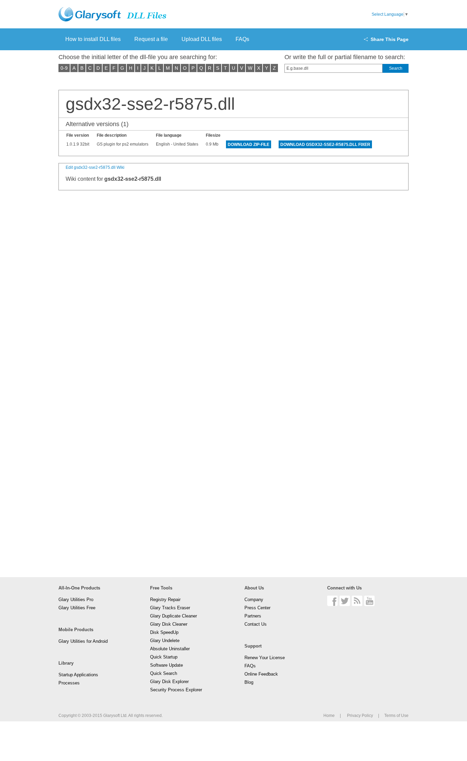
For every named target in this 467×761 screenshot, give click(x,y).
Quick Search (163, 673)
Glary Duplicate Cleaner (173, 616)
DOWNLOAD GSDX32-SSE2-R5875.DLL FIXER (325, 144)
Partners (252, 616)
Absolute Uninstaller (170, 648)
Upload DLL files (202, 39)
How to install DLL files (93, 39)
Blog (248, 682)
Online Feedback (261, 674)
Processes (69, 682)
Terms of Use (396, 715)
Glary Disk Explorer (169, 681)
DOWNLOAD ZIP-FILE (248, 144)
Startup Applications (78, 674)
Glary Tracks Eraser (170, 607)
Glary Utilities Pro (75, 599)
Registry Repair (165, 599)
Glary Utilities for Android (83, 641)
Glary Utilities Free (76, 607)
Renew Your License (264, 657)
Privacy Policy (360, 715)
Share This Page (390, 39)
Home (329, 715)
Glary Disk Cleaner (168, 624)
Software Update (166, 665)
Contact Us (255, 624)
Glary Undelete (164, 640)
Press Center (257, 607)
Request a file (151, 39)
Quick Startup (163, 657)
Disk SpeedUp (164, 632)
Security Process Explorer (176, 689)
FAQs (242, 39)
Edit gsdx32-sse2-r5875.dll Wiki (95, 167)
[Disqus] (233, 282)
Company (253, 599)
